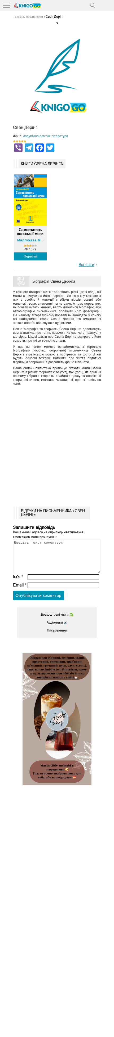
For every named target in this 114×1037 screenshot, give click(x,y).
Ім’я (18, 577)
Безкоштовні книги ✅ (57, 614)
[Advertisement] (57, 444)
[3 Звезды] (19, 141)
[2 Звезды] (17, 141)
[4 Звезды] (22, 141)
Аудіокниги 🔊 (57, 622)
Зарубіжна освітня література (45, 136)
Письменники (57, 630)
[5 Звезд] (25, 141)
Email (20, 585)
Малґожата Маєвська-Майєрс (43, 240)
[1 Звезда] (14, 141)
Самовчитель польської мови (30, 232)
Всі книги (86, 265)
